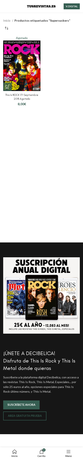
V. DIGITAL (72, 6)
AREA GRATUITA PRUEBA (25, 415)
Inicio (7, 20)
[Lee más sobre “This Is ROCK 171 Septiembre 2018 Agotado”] (7, 87)
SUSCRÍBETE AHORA (21, 404)
